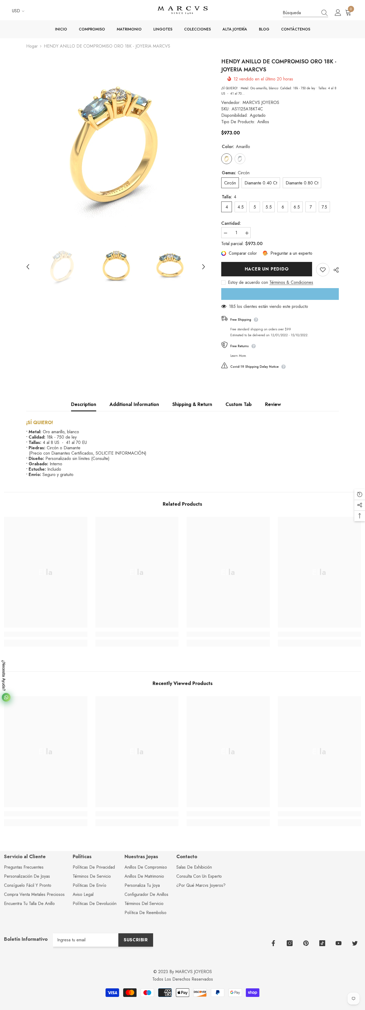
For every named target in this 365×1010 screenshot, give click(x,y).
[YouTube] (338, 943)
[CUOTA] (334, 270)
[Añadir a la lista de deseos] (322, 269)
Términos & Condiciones (291, 282)
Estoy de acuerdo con (248, 282)
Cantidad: (231, 223)
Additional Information (134, 404)
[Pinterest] (306, 943)
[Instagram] (290, 943)
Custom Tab (239, 404)
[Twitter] (355, 943)
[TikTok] (322, 943)
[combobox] (300, 13)
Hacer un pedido (267, 269)
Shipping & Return (192, 404)
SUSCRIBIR (136, 940)
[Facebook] (273, 943)
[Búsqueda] (305, 13)
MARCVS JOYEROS (261, 102)
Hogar (32, 46)
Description (83, 404)
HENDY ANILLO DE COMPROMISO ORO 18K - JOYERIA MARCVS (278, 65)
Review (273, 404)
